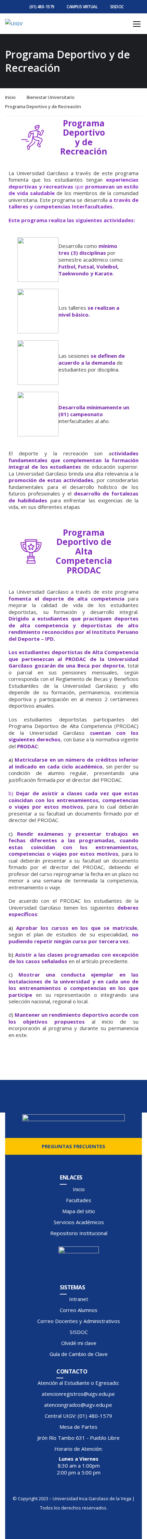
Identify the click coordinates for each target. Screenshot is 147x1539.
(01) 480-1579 (41, 7)
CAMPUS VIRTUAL (82, 7)
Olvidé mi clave (78, 1343)
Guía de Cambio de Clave (79, 1353)
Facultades (78, 1200)
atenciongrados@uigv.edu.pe (78, 1404)
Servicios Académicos (79, 1222)
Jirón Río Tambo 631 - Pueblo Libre (78, 1437)
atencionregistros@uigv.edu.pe (78, 1393)
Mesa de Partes (78, 1426)
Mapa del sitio (78, 1211)
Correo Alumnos (78, 1310)
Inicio (10, 97)
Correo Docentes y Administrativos (78, 1321)
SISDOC (117, 7)
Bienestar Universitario (51, 97)
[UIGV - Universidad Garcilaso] (48, 23)
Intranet (78, 1299)
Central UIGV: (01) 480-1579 (78, 1415)
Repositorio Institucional (78, 1233)
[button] (27, 1060)
